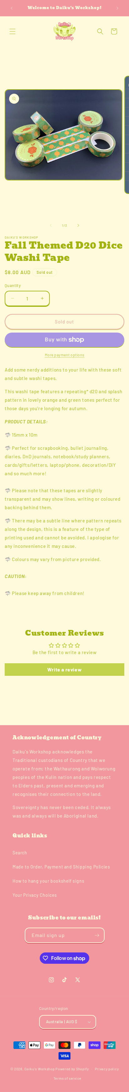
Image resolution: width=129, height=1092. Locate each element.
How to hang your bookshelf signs (48, 881)
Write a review (64, 669)
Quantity (13, 285)
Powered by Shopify (72, 1069)
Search (20, 852)
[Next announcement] (117, 8)
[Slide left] (51, 225)
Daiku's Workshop (39, 1069)
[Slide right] (78, 225)
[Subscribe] (97, 935)
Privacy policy (107, 1069)
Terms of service (67, 1078)
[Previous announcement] (11, 8)
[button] (12, 31)
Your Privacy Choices (35, 895)
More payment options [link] (65, 355)
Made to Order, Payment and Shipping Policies (61, 866)
